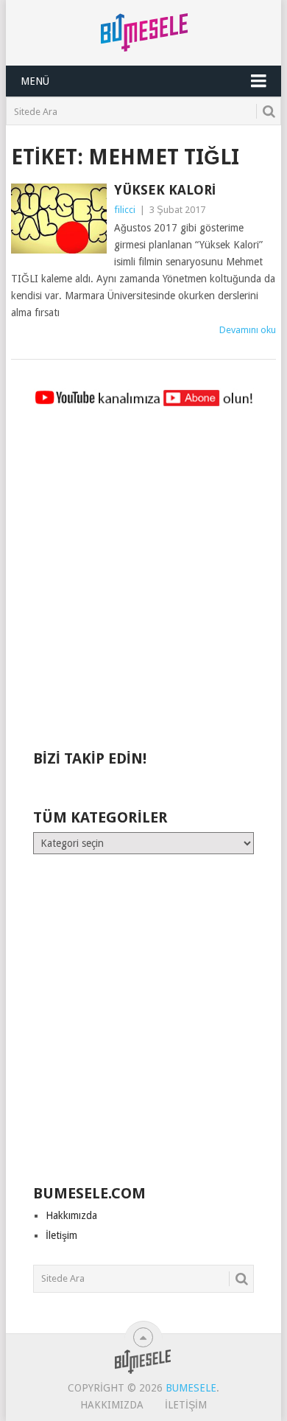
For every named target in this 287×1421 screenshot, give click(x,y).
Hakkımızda (71, 1215)
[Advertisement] (143, 585)
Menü (35, 81)
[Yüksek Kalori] (58, 219)
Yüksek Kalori (165, 190)
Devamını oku (247, 329)
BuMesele (191, 1388)
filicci (124, 209)
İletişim (61, 1235)
